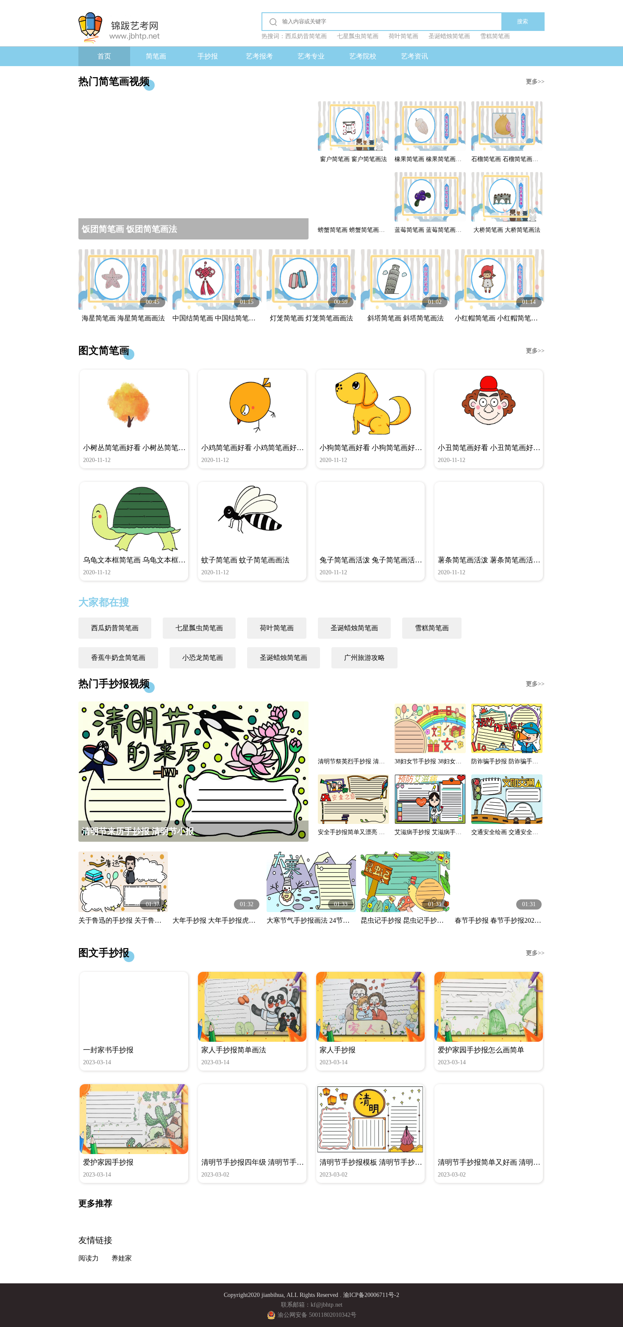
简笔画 (156, 56)
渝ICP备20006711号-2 (371, 1295)
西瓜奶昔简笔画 (115, 628)
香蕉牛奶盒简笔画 (118, 657)
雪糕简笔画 (432, 628)
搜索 (522, 21)
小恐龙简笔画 (202, 657)
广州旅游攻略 (364, 657)
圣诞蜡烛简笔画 (354, 628)
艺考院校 (362, 56)
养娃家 (121, 1258)
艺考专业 (311, 56)
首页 (104, 56)
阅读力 (88, 1258)
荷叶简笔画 (277, 628)
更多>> (535, 81)
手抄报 (207, 56)
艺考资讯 (414, 56)
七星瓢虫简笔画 (199, 628)
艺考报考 (259, 56)
